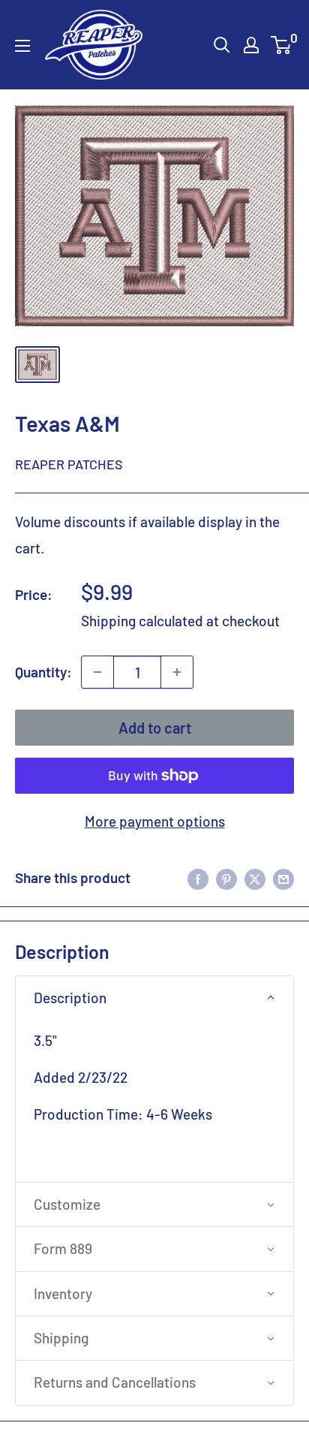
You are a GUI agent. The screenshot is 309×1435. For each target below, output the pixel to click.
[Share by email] (283, 877)
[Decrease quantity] (97, 672)
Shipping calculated (142, 620)
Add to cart (154, 728)
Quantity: (43, 671)
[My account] (251, 45)
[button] (154, 998)
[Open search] (222, 45)
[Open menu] (22, 46)
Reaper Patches (69, 464)
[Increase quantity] (177, 672)
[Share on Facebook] (198, 877)
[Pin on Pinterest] (226, 877)
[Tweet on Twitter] (255, 877)
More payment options (155, 821)
